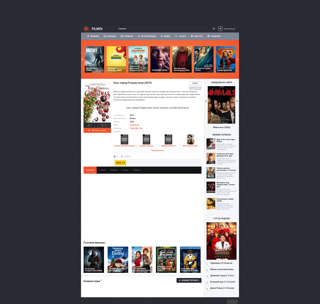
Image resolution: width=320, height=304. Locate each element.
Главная (122, 29)
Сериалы (128, 36)
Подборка (216, 36)
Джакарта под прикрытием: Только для (225, 185)
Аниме (167, 36)
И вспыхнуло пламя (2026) (225, 200)
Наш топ (198, 36)
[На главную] (95, 29)
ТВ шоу (182, 36)
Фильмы (111, 36)
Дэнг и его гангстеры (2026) (225, 140)
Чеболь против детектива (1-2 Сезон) (226, 169)
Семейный (134, 125)
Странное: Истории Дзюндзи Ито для (224, 155)
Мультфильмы (148, 36)
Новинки (94, 36)
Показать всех (157, 150)
